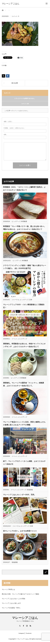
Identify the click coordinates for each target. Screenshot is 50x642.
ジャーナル (15, 300)
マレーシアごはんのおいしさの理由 (13, 598)
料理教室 (24, 221)
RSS (30, 625)
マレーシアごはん (25, 618)
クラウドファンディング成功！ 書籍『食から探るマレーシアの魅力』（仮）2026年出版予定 (24, 266)
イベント (15, 339)
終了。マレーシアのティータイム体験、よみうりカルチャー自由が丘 (24, 462)
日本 (30, 300)
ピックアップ (16, 221)
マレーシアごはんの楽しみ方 (11, 603)
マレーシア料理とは (8, 589)
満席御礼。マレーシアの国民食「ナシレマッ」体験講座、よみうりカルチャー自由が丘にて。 (23, 384)
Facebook (28, 633)
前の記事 (15, 83)
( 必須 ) (8, 121)
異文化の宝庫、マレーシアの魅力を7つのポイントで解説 (20, 594)
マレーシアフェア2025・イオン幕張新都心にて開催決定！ (23, 306)
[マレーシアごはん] (10, 4)
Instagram (21, 633)
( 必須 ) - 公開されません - (14, 128)
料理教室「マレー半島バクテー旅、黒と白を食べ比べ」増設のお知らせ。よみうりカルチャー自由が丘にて (24, 227)
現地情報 (30, 490)
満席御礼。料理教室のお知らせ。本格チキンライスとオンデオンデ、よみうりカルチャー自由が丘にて (24, 345)
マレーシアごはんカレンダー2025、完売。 (19, 495)
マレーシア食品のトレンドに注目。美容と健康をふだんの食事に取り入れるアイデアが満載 (24, 423)
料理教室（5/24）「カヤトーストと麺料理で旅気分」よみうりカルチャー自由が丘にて (24, 188)
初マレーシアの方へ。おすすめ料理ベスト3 (19, 531)
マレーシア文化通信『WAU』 (11, 608)
